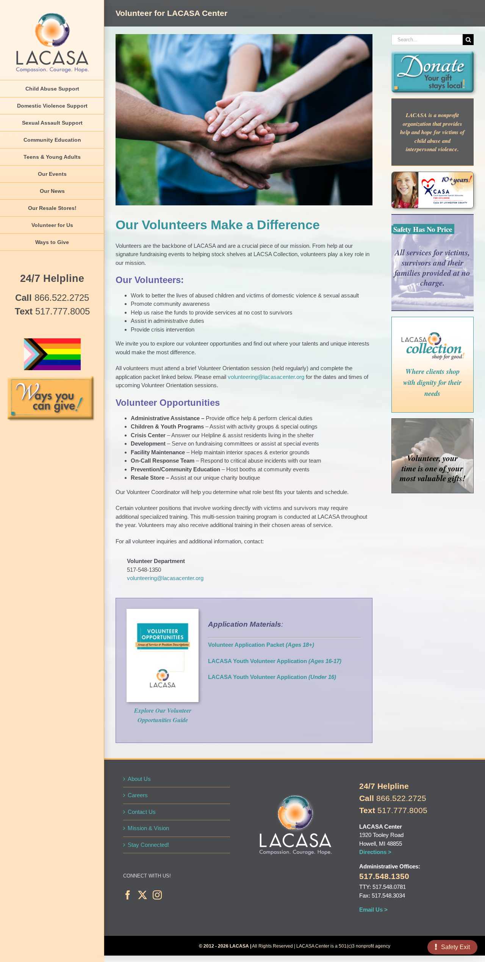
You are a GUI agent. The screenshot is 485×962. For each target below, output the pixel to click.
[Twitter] (142, 894)
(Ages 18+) (299, 644)
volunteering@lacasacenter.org (266, 377)
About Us (139, 779)
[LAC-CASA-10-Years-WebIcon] (432, 175)
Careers (138, 795)
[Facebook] (127, 894)
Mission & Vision (148, 828)
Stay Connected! (148, 845)
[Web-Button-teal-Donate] (432, 53)
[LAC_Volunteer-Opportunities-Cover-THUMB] (163, 611)
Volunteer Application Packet (246, 644)
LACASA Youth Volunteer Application (274, 661)
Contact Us (142, 812)
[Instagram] (157, 894)
